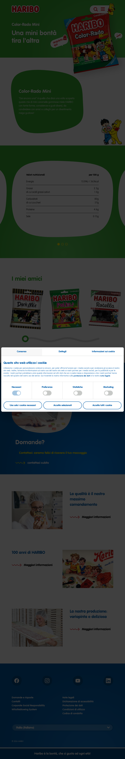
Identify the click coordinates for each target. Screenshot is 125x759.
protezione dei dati (82, 376)
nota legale (105, 376)
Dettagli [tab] (62, 351)
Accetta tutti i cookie (102, 405)
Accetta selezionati (63, 405)
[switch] (47, 393)
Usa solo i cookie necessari (23, 405)
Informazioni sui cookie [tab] (103, 351)
